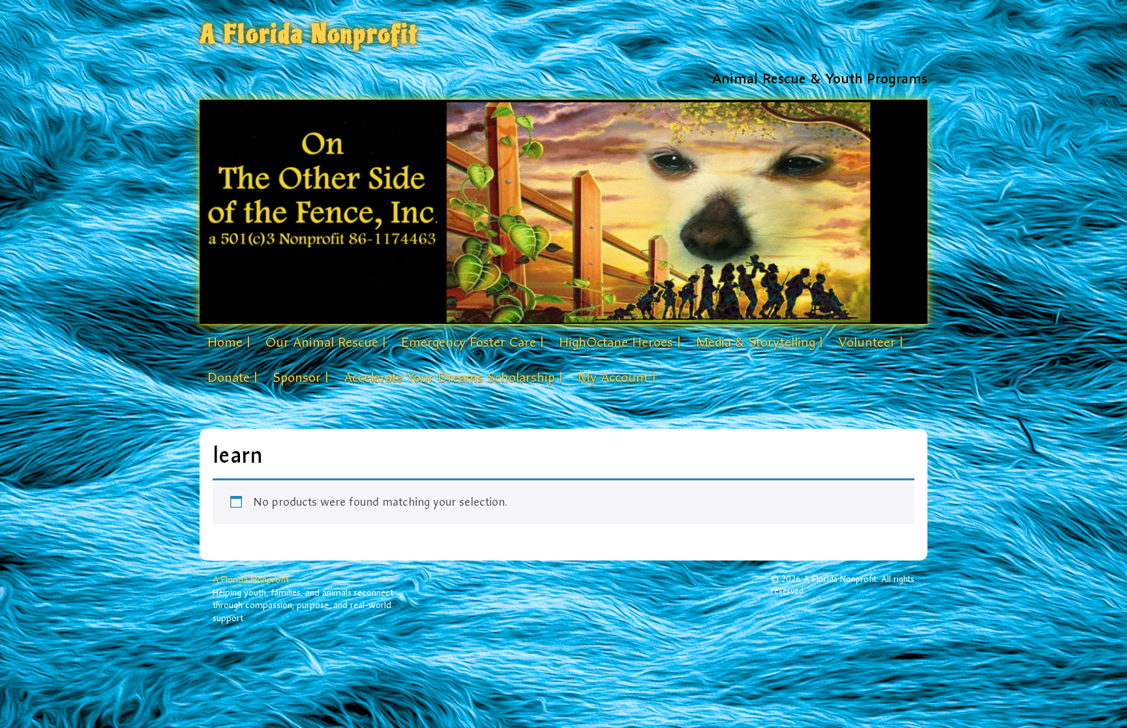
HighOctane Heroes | (619, 342)
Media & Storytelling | (759, 342)
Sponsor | (300, 377)
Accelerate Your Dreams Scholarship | (453, 377)
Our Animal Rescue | (325, 342)
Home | (228, 342)
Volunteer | (870, 342)
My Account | (616, 377)
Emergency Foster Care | (472, 342)
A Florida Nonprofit (309, 34)
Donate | (232, 377)
